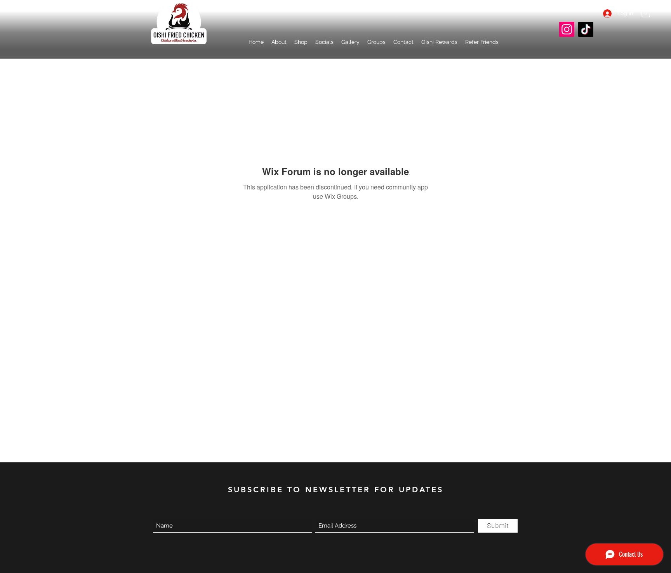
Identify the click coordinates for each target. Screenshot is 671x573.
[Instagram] (566, 29)
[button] (324, 42)
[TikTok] (585, 29)
